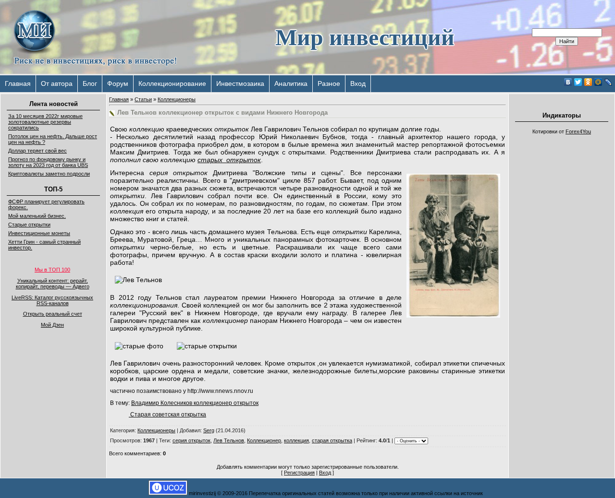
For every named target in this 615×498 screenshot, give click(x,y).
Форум (117, 83)
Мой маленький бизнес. (37, 216)
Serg (208, 430)
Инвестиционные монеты (39, 233)
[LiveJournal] (608, 82)
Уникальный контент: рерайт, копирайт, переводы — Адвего (52, 283)
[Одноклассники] (588, 82)
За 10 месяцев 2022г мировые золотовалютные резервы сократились (45, 121)
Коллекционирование (172, 83)
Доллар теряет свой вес (37, 151)
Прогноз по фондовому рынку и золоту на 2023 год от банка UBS (48, 162)
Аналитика (291, 83)
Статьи (143, 99)
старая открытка (332, 440)
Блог (90, 83)
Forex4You (578, 131)
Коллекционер (264, 440)
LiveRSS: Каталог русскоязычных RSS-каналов (52, 300)
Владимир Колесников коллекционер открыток (194, 403)
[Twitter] (578, 82)
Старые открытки (29, 224)
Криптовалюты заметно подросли (49, 174)
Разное (329, 83)
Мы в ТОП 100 (52, 270)
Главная (18, 83)
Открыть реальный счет (52, 314)
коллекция (296, 440)
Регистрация (299, 472)
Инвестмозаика (240, 83)
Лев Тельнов (228, 440)
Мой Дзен (52, 325)
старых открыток (229, 160)
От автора (57, 83)
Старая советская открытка (167, 414)
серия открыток (191, 440)
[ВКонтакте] (568, 82)
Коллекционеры (177, 99)
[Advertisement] (561, 283)
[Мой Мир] (598, 82)
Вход (358, 83)
